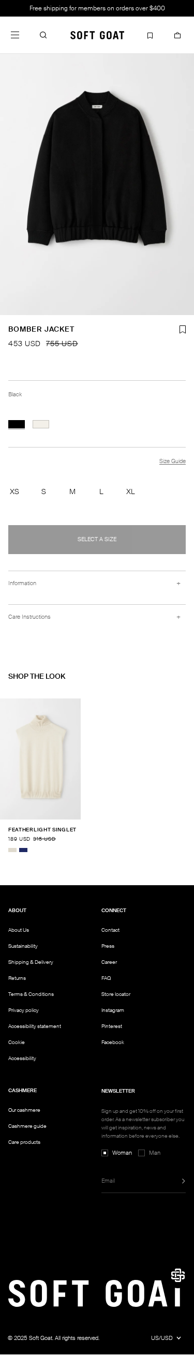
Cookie (16, 1042)
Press (107, 946)
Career (109, 962)
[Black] (16, 424)
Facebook (112, 1042)
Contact (110, 930)
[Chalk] (41, 424)
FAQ (106, 978)
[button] (43, 34)
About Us (18, 930)
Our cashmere (24, 1110)
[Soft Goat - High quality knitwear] (97, 34)
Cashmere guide (27, 1126)
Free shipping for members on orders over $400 (97, 8)
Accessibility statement (34, 1026)
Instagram (112, 1010)
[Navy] (23, 850)
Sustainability (23, 946)
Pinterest (111, 1026)
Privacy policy (23, 1010)
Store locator (115, 994)
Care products (24, 1142)
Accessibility (22, 1058)
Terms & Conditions (31, 994)
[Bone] (12, 850)
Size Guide (172, 461)
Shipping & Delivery (30, 962)
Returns (17, 978)
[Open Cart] (177, 34)
